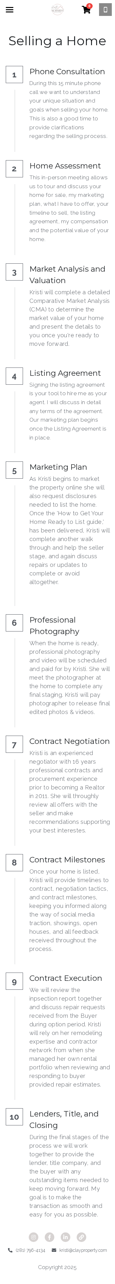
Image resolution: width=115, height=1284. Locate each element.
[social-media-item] (33, 1237)
